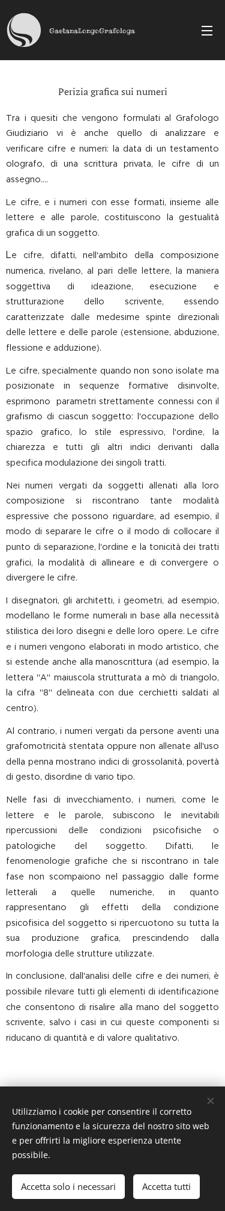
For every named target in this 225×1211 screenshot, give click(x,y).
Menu (207, 30)
